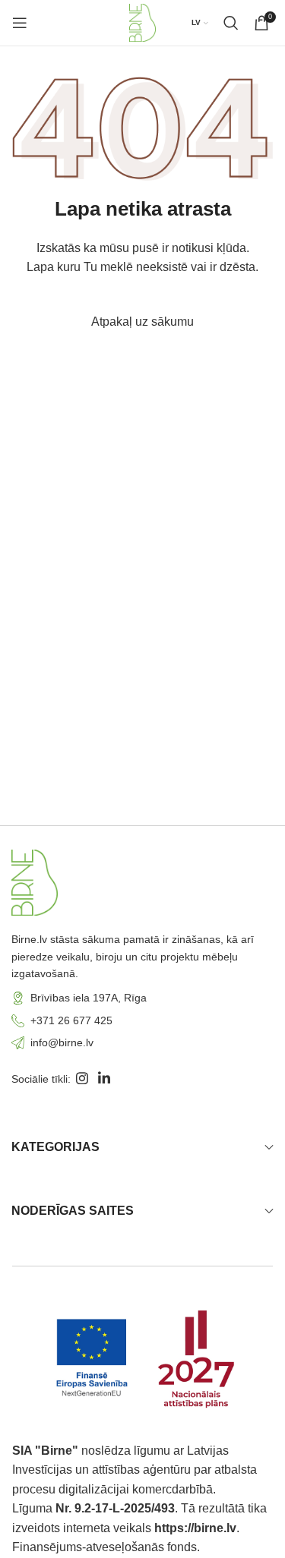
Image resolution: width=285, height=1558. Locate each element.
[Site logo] (142, 21)
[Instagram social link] (82, 1079)
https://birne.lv (195, 1528)
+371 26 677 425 (71, 1020)
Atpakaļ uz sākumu (142, 321)
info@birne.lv (61, 1042)
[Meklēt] (231, 23)
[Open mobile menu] (20, 23)
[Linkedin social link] (104, 1079)
